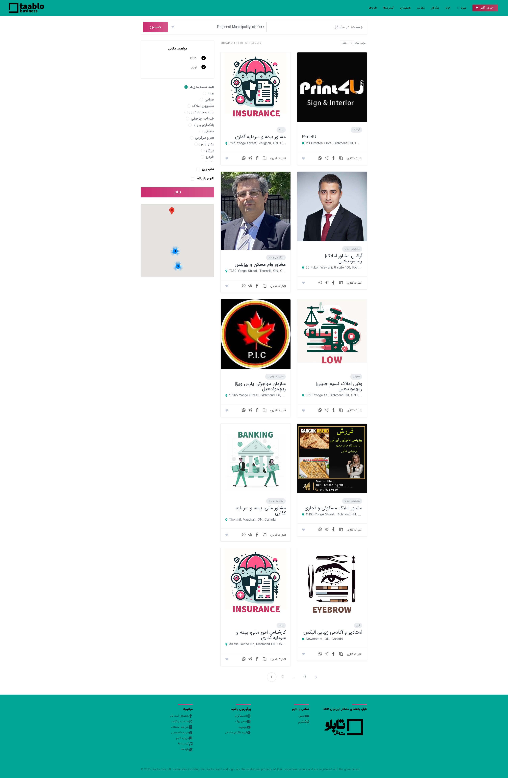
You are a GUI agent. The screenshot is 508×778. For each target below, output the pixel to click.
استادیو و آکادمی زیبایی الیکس (333, 632)
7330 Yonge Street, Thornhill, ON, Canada (257, 271)
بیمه (281, 129)
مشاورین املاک (352, 249)
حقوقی (356, 376)
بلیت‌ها (373, 8)
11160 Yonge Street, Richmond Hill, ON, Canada (334, 514)
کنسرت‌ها (388, 8)
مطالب (421, 8)
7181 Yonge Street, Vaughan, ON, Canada (257, 143)
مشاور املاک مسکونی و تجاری (333, 507)
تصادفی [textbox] (345, 43)
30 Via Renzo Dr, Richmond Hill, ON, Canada (257, 644)
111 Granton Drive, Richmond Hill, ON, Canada (334, 143)
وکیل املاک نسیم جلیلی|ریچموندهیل (339, 386)
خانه (447, 8)
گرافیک (356, 129)
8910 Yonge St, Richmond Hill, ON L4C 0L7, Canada (334, 395)
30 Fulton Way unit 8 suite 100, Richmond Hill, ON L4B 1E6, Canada (334, 267)
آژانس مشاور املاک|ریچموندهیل (343, 258)
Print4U (309, 136)
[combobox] (347, 43)
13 (305, 677)
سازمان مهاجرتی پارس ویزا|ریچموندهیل (260, 386)
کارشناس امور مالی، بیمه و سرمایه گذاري (261, 635)
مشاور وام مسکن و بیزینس (260, 264)
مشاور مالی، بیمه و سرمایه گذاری (261, 510)
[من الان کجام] (172, 27)
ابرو (358, 625)
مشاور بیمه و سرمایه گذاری (260, 136)
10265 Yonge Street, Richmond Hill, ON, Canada (257, 395)
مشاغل (435, 8)
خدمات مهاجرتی (275, 376)
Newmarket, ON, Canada (324, 639)
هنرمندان (405, 8)
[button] (171, 211)
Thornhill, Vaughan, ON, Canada (252, 519)
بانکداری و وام (275, 257)
